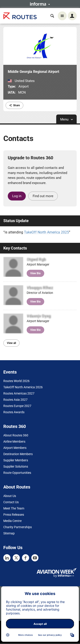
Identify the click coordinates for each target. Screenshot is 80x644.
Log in (16, 196)
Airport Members (14, 448)
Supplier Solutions (15, 466)
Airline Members (14, 441)
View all (11, 343)
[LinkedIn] (6, 557)
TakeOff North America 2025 (46, 232)
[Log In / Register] (72, 15)
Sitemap (9, 533)
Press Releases (13, 514)
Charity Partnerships (17, 527)
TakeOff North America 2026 (23, 387)
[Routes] (20, 15)
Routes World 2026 (16, 381)
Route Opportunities (17, 472)
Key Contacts (15, 248)
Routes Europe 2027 (17, 406)
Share (16, 105)
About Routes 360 (15, 435)
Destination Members (18, 454)
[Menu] (62, 15)
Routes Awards (13, 412)
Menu (64, 119)
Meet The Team (13, 508)
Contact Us (11, 502)
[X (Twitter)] (16, 557)
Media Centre (12, 521)
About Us (9, 496)
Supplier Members (15, 460)
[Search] (52, 15)
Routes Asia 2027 (15, 399)
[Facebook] (25, 557)
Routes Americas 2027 (18, 393)
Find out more (43, 196)
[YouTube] (34, 557)
